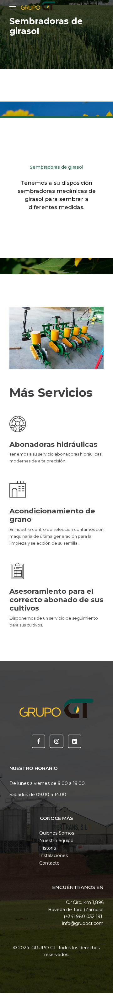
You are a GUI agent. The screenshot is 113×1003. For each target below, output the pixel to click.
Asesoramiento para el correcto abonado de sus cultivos (56, 599)
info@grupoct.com (83, 923)
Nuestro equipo (56, 840)
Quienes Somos (56, 833)
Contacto (49, 863)
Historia (47, 848)
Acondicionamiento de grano (52, 515)
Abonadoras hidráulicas (53, 444)
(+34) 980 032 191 (84, 916)
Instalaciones (53, 855)
